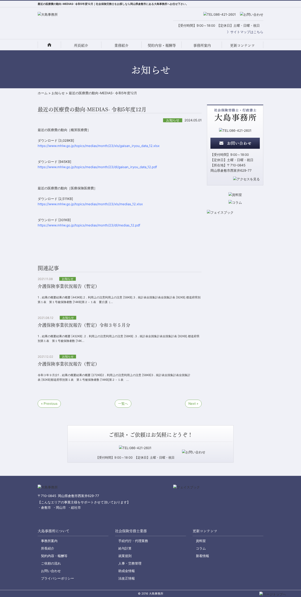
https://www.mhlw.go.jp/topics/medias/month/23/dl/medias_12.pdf (89, 225)
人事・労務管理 (129, 563)
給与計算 (125, 548)
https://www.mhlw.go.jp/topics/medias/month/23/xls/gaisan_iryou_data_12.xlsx (99, 146)
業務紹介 (121, 45)
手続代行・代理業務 (133, 541)
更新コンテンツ (242, 45)
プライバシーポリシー (57, 578)
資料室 (201, 541)
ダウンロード (48, 140)
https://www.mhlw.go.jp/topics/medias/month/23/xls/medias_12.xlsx (90, 204)
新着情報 (202, 556)
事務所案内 (202, 45)
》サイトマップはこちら (245, 32)
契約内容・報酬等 (162, 45)
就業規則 (125, 556)
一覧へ (123, 403)
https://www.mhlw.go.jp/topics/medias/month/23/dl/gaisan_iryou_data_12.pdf (97, 167)
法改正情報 (126, 578)
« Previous (49, 403)
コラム (201, 548)
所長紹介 (81, 45)
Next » (193, 403)
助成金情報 (126, 571)
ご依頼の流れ (51, 563)
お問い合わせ (51, 571)
